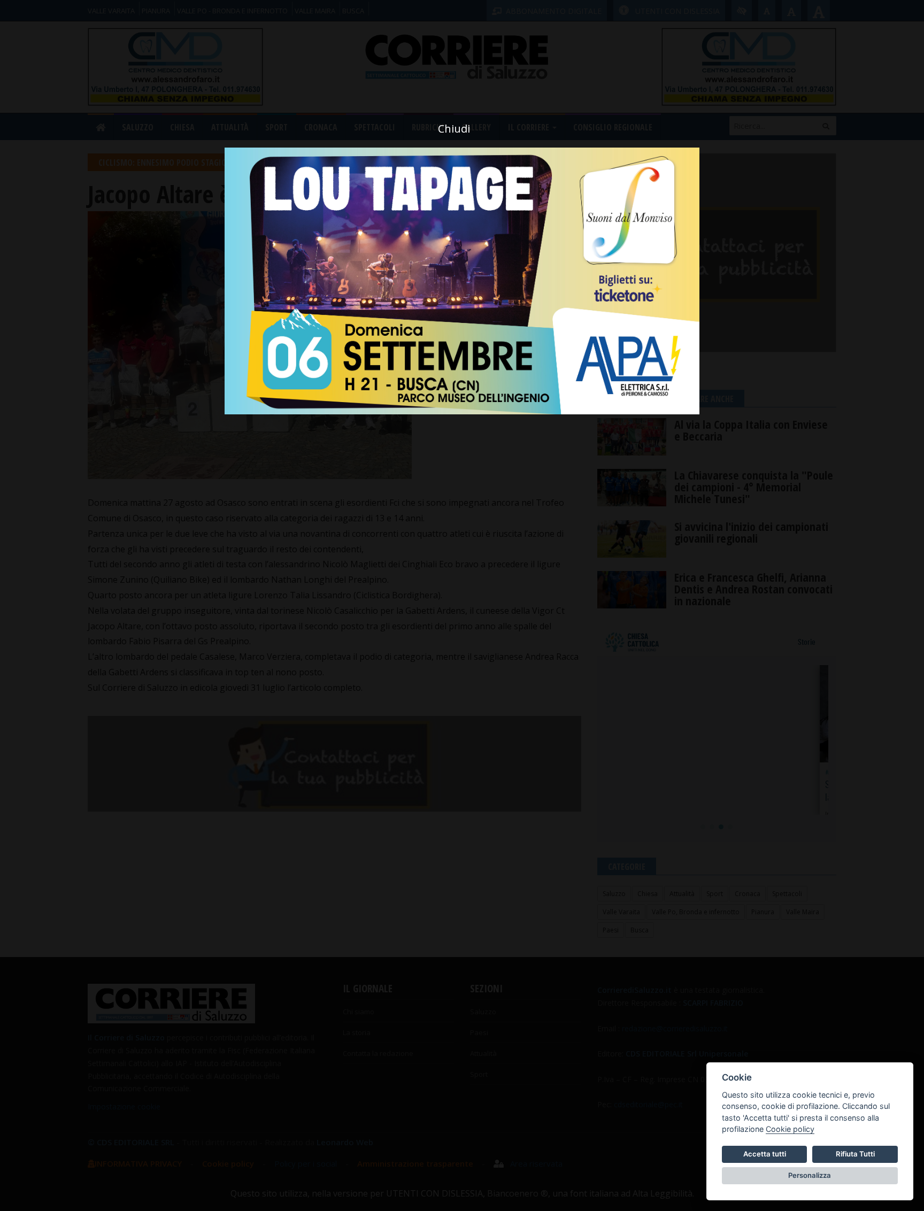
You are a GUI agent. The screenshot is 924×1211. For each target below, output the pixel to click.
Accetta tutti (764, 1154)
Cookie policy (790, 1128)
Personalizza (809, 1175)
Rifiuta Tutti (855, 1154)
